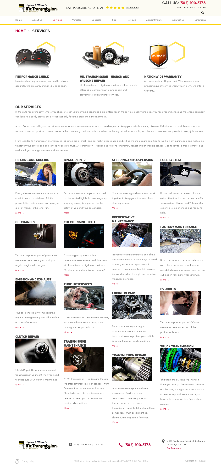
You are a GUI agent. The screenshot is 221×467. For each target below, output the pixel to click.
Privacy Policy (28, 461)
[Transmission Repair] (132, 368)
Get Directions (174, 448)
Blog (113, 19)
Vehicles (76, 19)
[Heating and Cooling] (35, 173)
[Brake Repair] (84, 173)
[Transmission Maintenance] (84, 359)
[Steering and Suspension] (132, 173)
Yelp (202, 12)
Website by (195, 461)
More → (19, 212)
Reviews (131, 19)
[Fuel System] (180, 173)
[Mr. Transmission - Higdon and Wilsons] (37, 7)
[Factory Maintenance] (180, 240)
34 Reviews (132, 7)
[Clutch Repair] (35, 350)
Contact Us (178, 19)
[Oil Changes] (35, 235)
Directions (200, 19)
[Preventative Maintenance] (132, 234)
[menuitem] (18, 20)
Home (18, 19)
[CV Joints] (180, 302)
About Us (37, 19)
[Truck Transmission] (180, 359)
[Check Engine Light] (84, 235)
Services (57, 19)
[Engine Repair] (132, 306)
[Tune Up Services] (84, 297)
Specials (96, 19)
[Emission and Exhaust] (35, 292)
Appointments (153, 19)
